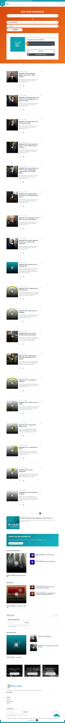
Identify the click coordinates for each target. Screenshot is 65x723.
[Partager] (20, 86)
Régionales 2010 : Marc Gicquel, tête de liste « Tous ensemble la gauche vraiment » (28, 145)
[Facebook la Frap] (53, 615)
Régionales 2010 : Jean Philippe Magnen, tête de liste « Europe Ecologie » (27, 75)
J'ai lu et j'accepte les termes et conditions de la (19, 626)
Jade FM (12, 656)
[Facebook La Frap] (56, 711)
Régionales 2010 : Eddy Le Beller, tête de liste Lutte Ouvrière (28, 122)
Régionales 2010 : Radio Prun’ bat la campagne (28, 311)
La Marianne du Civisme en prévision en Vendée (28, 493)
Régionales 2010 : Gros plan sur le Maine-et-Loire (27, 425)
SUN (43, 644)
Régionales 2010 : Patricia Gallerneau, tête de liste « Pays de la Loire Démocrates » (28, 242)
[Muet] (52, 45)
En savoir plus (30, 720)
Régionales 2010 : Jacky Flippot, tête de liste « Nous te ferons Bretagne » (29, 218)
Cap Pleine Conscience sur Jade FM (13, 657)
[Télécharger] (23, 86)
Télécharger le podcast (40, 54)
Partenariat (9, 692)
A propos (8, 699)
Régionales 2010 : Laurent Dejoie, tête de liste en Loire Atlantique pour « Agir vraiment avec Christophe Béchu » (29, 170)
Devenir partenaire (32, 673)
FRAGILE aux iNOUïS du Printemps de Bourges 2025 (15, 576)
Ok (37, 720)
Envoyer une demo (14, 673)
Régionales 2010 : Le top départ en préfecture (28, 380)
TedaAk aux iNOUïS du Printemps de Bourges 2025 (45, 555)
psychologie (40, 37)
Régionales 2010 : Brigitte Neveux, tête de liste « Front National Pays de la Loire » (29, 195)
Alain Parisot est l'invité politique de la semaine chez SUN (48, 646)
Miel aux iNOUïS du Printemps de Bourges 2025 (45, 561)
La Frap (25, 71)
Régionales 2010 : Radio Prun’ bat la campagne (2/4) (28, 265)
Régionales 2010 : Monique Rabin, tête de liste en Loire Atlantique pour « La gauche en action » (29, 99)
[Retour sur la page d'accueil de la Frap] (2, 4)
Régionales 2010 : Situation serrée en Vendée (28, 403)
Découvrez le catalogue (14, 543)
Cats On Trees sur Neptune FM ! (44, 636)
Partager (41, 51)
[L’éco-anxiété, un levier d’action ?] (17, 51)
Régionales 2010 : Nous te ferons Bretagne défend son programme (27, 334)
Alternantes (34, 37)
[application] (41, 43)
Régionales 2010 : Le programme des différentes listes (28, 289)
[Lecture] (27, 43)
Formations (8, 702)
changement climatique (51, 37)
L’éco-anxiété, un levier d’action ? (35, 40)
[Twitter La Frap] (53, 711)
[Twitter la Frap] (56, 615)
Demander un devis (50, 673)
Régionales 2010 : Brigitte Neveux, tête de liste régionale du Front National (28, 357)
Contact (8, 703)
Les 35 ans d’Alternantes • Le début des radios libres (16, 606)
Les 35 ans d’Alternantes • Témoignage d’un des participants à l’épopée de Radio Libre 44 (46, 593)
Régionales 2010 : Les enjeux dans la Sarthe (28, 448)
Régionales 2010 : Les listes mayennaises (26, 470)
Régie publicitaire (10, 701)
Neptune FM (45, 635)
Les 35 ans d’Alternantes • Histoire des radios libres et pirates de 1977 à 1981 (45, 587)
